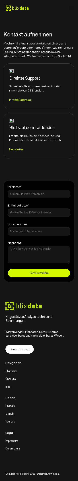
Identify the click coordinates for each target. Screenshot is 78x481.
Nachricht (14, 243)
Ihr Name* (14, 187)
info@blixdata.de (20, 100)
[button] (71, 8)
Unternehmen (17, 224)
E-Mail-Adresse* (18, 205)
